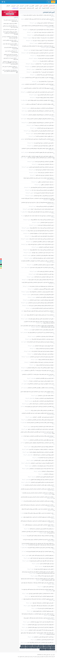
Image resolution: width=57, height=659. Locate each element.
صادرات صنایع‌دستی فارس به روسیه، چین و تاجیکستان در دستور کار (41, 381)
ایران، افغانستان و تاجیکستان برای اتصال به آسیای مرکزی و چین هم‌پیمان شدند (39, 406)
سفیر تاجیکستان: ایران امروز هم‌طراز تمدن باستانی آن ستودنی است (41, 286)
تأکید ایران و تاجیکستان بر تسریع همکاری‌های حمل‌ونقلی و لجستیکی (40, 114)
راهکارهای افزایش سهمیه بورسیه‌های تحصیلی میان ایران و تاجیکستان (40, 302)
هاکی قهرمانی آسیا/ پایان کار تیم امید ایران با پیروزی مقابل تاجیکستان (40, 624)
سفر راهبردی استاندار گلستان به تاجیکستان (45, 43)
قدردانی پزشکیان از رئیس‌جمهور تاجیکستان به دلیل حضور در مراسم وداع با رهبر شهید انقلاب (37, 521)
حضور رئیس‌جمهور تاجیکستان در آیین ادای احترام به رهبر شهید (42, 596)
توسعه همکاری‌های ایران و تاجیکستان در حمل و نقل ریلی (43, 401)
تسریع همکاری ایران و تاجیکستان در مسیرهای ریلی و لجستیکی (42, 108)
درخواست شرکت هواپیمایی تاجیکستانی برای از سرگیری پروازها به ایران (40, 100)
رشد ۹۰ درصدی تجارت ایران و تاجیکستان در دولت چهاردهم (42, 252)
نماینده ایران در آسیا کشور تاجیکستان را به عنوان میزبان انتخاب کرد (41, 53)
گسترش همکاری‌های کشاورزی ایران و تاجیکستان (44, 477)
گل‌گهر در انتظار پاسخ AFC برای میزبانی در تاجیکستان (43, 289)
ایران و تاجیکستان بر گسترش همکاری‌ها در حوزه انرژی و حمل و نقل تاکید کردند (39, 139)
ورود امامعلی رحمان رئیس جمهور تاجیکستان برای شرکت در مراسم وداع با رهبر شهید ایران (37, 582)
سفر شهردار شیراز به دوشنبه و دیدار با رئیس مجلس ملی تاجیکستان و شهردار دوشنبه (38, 178)
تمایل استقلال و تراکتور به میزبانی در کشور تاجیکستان (43, 460)
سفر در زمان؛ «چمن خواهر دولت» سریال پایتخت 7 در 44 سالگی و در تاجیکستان (39, 370)
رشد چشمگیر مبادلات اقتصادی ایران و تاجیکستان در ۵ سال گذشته (41, 528)
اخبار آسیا (41, 645)
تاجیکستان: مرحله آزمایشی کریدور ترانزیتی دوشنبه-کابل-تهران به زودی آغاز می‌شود (38, 311)
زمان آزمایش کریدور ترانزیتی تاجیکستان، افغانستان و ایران (42, 308)
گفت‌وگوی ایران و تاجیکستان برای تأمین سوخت (44, 206)
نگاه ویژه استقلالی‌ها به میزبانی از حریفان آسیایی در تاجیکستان (42, 463)
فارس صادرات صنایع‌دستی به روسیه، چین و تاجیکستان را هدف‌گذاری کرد (40, 383)
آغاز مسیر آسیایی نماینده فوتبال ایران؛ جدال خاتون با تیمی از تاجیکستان (40, 92)
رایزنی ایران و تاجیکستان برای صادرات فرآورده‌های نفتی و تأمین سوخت (40, 212)
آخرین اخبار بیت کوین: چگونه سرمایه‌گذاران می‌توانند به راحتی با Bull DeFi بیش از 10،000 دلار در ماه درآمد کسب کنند (10, 63)
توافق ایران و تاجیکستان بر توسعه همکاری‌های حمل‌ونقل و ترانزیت (41, 452)
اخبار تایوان (23, 645)
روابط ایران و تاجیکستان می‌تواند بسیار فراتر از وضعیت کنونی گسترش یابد (40, 535)
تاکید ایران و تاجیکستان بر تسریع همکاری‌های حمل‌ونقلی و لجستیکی (40, 122)
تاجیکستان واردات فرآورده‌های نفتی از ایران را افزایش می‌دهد (42, 236)
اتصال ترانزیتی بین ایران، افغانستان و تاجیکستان (44, 378)
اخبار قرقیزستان (40, 647)
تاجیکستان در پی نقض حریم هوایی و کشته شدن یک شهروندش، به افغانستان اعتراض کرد (37, 261)
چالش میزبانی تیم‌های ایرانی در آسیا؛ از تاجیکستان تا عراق (42, 329)
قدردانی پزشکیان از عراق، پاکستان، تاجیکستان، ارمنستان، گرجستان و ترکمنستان (39, 485)
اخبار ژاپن (52, 647)
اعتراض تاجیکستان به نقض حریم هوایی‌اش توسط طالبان (43, 258)
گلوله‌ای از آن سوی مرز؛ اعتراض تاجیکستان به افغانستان (43, 264)
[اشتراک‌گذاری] (1, 259)
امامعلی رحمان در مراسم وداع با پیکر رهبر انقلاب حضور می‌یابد (42, 605)
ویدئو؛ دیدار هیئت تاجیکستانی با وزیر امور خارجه (44, 169)
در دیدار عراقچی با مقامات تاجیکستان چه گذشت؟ (44, 136)
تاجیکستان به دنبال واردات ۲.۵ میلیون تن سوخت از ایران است (42, 50)
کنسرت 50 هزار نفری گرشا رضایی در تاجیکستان (45, 639)
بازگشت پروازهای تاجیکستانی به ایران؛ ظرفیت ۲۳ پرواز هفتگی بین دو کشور (39, 104)
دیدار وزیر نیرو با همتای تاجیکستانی (46, 222)
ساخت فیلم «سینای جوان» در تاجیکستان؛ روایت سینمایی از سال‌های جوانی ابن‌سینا (38, 15)
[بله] (1, 263)
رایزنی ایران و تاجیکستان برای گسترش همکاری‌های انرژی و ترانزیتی (41, 167)
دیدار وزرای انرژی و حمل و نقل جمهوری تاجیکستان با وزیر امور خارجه (41, 152)
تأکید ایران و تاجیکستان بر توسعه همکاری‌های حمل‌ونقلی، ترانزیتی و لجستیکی (39, 442)
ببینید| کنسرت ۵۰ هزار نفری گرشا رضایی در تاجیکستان (43, 637)
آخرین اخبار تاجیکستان (49, 12)
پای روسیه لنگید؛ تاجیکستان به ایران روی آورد (45, 23)
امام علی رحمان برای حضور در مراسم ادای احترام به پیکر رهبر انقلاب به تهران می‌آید (38, 618)
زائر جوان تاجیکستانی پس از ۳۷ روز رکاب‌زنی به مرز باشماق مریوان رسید (40, 332)
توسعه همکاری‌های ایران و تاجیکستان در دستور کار (44, 398)
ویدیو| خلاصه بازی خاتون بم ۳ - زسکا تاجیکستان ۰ (44, 69)
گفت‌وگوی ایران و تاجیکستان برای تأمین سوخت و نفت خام (42, 190)
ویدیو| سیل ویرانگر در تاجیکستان (47, 471)
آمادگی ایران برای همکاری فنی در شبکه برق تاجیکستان (43, 195)
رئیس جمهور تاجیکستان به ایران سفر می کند (45, 608)
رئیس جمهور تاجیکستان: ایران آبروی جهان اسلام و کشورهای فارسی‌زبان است (39, 551)
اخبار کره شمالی (29, 645)
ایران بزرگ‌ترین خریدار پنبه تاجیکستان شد (45, 457)
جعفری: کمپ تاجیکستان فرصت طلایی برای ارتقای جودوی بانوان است (40, 319)
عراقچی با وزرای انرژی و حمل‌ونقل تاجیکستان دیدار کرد (43, 133)
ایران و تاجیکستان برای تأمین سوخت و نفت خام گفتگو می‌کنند (42, 219)
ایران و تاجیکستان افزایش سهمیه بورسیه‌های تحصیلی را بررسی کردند (41, 305)
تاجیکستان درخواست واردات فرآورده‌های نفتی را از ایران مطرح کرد (41, 29)
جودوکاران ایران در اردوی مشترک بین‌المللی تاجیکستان (43, 354)
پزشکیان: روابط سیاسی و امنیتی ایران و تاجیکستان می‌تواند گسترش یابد (40, 547)
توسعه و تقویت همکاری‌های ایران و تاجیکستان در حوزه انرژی (42, 255)
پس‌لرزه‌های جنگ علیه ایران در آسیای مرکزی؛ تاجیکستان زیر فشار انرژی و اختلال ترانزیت (37, 282)
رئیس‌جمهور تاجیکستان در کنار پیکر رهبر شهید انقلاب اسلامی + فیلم (41, 555)
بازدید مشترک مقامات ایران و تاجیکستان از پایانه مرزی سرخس (42, 426)
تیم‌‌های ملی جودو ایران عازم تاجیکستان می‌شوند (44, 348)
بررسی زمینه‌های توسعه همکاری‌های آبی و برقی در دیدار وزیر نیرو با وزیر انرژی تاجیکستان (37, 202)
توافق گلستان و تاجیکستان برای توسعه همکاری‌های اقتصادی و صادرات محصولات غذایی (37, 25)
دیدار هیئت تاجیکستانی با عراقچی (47, 184)
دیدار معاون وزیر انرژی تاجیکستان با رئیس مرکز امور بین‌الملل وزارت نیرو (40, 642)
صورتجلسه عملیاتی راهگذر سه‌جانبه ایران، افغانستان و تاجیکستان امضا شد (40, 422)
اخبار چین (47, 649)
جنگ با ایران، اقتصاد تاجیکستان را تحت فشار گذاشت (43, 277)
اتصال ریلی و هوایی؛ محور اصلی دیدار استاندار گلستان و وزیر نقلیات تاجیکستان (39, 19)
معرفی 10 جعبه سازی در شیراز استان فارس (10, 29)
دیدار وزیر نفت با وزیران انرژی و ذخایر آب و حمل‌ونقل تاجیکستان (41, 233)
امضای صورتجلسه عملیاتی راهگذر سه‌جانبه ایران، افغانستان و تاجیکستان (40, 420)
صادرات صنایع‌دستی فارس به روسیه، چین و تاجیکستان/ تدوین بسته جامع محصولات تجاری (37, 391)
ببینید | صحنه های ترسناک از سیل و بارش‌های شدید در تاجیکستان (41, 468)
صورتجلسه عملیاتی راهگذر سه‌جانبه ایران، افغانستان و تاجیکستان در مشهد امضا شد (38, 436)
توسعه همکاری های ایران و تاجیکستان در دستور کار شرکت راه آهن (41, 403)
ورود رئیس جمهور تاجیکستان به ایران (46, 563)
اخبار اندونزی (46, 645)
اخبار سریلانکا (28, 647)
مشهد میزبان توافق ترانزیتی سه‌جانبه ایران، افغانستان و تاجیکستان (41, 440)
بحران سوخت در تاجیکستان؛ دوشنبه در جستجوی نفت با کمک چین (41, 449)
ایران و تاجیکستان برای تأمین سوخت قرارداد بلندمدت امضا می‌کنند (41, 239)
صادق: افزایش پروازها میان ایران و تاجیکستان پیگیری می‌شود (42, 446)
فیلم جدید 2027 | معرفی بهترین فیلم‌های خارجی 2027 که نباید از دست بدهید (11, 55)
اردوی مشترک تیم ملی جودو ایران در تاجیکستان (44, 336)
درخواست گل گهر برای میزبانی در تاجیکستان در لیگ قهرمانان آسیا (41, 291)
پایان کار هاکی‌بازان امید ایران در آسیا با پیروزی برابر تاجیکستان (42, 622)
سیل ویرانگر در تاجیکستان (48, 474)
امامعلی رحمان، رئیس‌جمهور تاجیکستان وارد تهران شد (43, 569)
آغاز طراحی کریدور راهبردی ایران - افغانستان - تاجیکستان (43, 417)
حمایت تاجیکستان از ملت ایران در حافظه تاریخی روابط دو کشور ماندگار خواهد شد (38, 513)
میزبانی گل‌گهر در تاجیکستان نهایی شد (46, 61)
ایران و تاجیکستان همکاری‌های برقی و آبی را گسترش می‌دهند (42, 131)
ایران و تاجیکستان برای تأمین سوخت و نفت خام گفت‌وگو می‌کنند (41, 250)
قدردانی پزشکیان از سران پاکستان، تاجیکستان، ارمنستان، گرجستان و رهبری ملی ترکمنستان (37, 489)
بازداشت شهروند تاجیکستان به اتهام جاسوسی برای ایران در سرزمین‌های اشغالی (39, 525)
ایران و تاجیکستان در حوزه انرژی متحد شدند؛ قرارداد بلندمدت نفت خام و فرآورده (38, 215)
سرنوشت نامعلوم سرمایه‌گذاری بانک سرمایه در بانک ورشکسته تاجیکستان (40, 367)
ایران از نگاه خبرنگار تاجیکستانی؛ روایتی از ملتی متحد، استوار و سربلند (40, 279)
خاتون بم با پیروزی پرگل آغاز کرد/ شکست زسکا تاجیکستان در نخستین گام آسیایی (38, 88)
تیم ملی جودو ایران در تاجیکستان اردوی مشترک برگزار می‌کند (42, 339)
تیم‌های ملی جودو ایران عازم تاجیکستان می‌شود (44, 365)
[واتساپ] (1, 266)
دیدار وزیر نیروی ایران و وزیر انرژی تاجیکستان (45, 128)
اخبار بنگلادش (52, 645)
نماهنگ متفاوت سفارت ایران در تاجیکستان (45, 395)
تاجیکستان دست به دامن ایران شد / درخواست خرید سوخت (42, 38)
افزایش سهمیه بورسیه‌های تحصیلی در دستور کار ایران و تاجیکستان (41, 300)
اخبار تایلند (52, 649)
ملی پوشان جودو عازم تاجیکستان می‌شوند (45, 359)
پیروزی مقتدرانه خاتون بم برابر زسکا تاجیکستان (45, 74)
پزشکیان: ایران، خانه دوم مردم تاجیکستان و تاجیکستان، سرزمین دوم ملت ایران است (38, 539)
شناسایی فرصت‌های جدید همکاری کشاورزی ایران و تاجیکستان (42, 482)
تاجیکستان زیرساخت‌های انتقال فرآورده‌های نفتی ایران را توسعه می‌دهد (40, 230)
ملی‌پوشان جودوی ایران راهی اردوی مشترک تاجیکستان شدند (42, 351)
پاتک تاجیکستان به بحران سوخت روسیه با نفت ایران (43, 32)
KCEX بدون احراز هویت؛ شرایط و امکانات (10, 23)
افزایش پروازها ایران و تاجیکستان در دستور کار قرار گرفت (43, 455)
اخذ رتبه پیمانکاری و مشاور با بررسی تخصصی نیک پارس (11, 51)
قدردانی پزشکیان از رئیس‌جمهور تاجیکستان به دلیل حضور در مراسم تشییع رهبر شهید (38, 517)
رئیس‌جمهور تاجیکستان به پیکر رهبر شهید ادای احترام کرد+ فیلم (42, 558)
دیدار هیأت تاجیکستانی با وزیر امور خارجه (45, 164)
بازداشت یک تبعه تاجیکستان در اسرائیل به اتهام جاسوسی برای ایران (41, 593)
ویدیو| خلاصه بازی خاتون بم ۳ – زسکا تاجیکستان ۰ (44, 64)
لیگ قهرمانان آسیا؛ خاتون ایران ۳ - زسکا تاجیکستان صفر (43, 72)
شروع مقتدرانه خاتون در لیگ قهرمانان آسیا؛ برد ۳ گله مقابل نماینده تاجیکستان (39, 84)
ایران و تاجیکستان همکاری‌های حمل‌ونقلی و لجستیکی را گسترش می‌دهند (40, 118)
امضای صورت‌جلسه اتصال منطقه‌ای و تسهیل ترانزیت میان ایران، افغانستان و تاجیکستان (37, 413)
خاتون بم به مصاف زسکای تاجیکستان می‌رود (45, 94)
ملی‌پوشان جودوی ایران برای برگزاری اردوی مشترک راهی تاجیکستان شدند (40, 342)
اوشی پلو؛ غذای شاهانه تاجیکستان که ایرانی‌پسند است (43, 193)
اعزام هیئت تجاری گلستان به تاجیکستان (46, 247)
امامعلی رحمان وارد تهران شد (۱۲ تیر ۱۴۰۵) (45, 576)
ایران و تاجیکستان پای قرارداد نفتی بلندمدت (45, 225)
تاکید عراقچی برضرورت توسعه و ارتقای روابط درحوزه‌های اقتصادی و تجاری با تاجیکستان (37, 148)
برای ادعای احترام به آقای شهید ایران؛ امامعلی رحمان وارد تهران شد (41, 561)
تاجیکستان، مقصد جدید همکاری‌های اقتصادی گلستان (43, 35)
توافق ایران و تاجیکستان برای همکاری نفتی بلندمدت (44, 161)
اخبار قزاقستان (34, 647)
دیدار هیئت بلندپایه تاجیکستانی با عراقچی (45, 182)
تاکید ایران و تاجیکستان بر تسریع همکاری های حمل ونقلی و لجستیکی (40, 111)
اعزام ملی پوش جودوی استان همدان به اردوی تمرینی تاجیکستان (41, 356)
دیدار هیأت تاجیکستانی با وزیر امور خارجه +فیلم (44, 175)
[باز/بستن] (1, 268)
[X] (1, 264)
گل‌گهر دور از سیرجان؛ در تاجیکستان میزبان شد (45, 55)
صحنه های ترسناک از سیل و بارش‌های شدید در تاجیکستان (42, 466)
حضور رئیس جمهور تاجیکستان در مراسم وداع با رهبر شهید (43, 603)
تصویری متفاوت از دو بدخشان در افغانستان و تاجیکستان (43, 241)
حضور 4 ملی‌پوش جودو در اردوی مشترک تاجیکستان (44, 345)
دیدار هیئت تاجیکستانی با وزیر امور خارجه (45, 172)
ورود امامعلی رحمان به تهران (48, 586)
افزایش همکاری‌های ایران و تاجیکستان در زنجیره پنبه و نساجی (42, 294)
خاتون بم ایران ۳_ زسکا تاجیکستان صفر (46, 81)
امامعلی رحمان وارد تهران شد (48, 566)
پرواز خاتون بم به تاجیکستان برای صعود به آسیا (44, 274)
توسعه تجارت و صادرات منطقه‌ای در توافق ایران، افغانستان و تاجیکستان (40, 387)
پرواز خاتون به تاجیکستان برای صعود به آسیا (45, 271)
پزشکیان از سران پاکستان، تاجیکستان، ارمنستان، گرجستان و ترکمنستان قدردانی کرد (38, 501)
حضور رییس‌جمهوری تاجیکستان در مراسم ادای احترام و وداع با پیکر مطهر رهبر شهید (38, 599)
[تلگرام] (1, 261)
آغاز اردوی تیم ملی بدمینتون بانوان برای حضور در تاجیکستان (42, 66)
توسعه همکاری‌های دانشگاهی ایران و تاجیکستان (44, 297)
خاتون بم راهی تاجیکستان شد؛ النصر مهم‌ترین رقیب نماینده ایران (41, 267)
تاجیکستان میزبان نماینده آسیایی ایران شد (45, 58)
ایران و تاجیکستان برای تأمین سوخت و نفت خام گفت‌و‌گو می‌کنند (41, 228)
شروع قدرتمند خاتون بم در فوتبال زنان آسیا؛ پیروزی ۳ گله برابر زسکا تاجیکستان (39, 77)
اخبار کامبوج (22, 647)
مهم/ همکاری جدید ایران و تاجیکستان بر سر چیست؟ (43, 125)
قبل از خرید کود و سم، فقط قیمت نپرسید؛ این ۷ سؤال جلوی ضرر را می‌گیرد (10, 37)
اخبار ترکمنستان (47, 647)
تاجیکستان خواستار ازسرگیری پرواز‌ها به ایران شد (44, 97)
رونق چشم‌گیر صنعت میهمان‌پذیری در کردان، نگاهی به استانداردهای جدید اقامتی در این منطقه (10, 71)
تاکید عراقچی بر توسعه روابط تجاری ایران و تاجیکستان (43, 145)
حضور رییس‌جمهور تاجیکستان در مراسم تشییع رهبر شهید (43, 611)
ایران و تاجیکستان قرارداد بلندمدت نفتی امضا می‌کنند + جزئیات (42, 209)
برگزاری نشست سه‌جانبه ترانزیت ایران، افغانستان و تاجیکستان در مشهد (40, 429)
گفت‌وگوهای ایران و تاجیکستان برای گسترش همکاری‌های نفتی (42, 187)
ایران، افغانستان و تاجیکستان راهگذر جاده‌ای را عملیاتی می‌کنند (42, 410)
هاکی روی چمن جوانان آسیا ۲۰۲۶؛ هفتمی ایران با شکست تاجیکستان (41, 630)
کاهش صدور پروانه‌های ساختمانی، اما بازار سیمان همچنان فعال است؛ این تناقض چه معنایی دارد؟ (10, 33)
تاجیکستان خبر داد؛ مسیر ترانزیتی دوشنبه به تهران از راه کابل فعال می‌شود (40, 315)
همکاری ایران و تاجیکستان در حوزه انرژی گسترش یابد (43, 143)
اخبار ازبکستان (35, 645)
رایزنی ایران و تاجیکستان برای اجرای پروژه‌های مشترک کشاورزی (42, 479)
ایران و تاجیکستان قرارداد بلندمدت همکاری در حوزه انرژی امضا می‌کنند (40, 244)
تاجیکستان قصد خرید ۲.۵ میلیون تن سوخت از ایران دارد (43, 40)
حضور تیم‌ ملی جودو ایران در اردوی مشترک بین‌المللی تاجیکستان (41, 362)
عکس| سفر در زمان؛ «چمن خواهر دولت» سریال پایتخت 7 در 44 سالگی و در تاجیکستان (37, 374)
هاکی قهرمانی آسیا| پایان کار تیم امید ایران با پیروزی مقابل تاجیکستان (40, 627)
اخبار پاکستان (42, 649)
